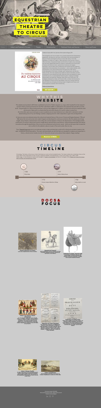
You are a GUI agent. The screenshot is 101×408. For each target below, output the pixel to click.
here (21, 157)
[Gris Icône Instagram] (50, 396)
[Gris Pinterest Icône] (53, 396)
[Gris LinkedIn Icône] (47, 396)
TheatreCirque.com (24, 129)
